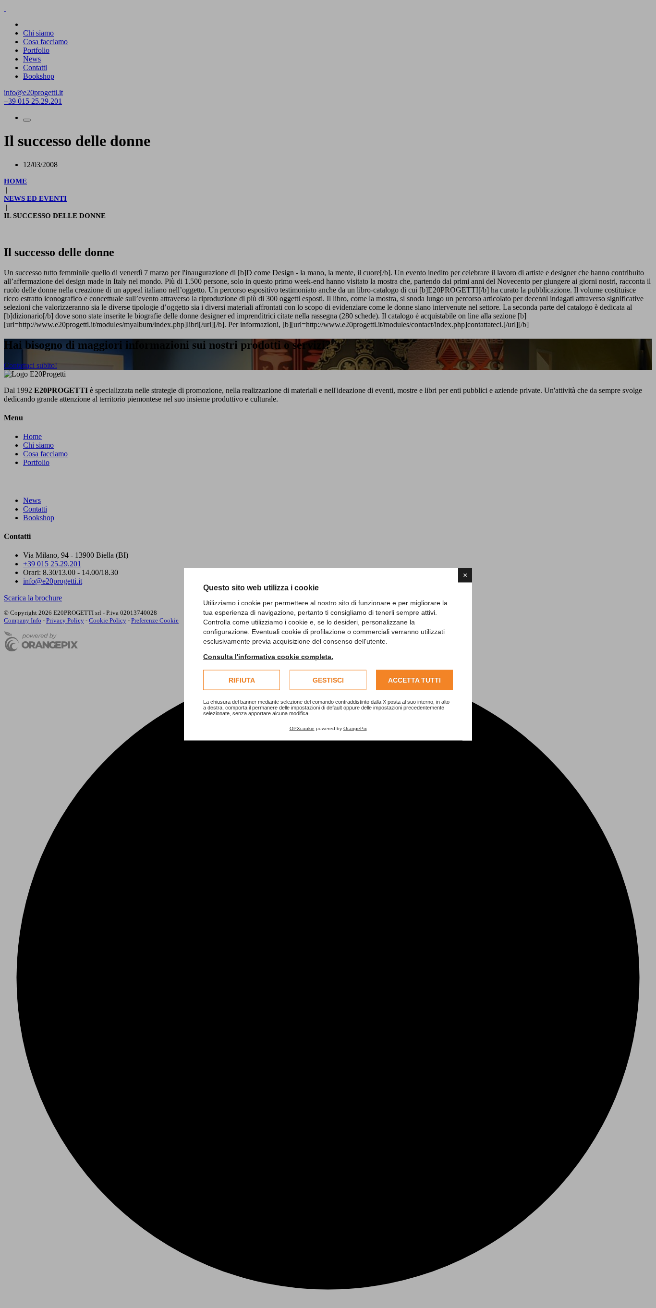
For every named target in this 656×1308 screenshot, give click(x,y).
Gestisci (328, 680)
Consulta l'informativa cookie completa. (268, 656)
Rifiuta (242, 680)
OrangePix (355, 728)
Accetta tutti (414, 680)
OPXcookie (302, 728)
